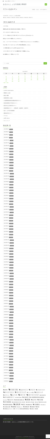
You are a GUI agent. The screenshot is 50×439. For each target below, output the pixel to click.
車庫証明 (27, 406)
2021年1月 (8, 237)
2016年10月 (8, 378)
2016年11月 (8, 375)
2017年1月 (8, 370)
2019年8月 (8, 284)
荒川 (24, 404)
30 (25, 81)
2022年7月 (8, 187)
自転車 (17, 404)
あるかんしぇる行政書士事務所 (15, 15)
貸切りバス (20, 406)
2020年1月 (8, 270)
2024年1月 (8, 137)
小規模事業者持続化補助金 (37, 397)
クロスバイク (41, 390)
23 (25, 79)
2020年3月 (8, 265)
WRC (6, 390)
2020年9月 (8, 248)
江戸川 (34, 400)
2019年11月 (8, 276)
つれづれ (14, 17)
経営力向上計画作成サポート (10, 105)
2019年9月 (8, 281)
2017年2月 (8, 367)
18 (37, 78)
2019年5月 (8, 292)
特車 (24, 402)
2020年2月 (8, 267)
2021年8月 (8, 217)
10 (31, 76)
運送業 (33, 406)
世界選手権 (43, 395)
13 (6, 78)
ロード (22, 395)
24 (31, 79)
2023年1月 (8, 170)
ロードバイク (34, 395)
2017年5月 (8, 359)
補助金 (14, 406)
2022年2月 (8, 201)
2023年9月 (8, 148)
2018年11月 (8, 309)
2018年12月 (8, 306)
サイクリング (21, 392)
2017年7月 (8, 353)
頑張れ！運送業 (34, 408)
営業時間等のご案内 (8, 98)
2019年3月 (8, 298)
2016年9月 (8, 381)
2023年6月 (8, 156)
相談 (33, 402)
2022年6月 (8, 190)
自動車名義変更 (8, 404)
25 (37, 79)
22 (18, 79)
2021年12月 (8, 206)
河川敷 (41, 400)
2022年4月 (8, 195)
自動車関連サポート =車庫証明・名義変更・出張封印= (16, 108)
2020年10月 (8, 245)
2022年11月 (8, 176)
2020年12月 (8, 240)
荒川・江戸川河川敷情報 (9, 110)
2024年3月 (8, 132)
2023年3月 (8, 165)
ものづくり (24, 390)
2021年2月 (8, 234)
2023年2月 (8, 168)
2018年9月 (8, 314)
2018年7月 (8, 320)
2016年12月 (8, 373)
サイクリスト (9, 392)
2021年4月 (8, 229)
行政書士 (37, 404)
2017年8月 (8, 350)
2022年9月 (8, 181)
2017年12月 (8, 339)
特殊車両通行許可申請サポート (10, 103)
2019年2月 (8, 301)
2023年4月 (8, 162)
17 (31, 78)
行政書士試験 (7, 406)
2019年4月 (8, 295)
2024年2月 (8, 134)
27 (6, 81)
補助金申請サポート (8, 113)
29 (18, 81)
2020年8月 (8, 251)
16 (24, 78)
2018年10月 (8, 312)
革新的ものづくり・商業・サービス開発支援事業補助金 (17, 408)
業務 (28, 400)
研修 (37, 402)
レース (31, 17)
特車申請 (29, 402)
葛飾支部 (30, 404)
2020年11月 (8, 242)
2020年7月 (8, 253)
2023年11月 (8, 143)
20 (6, 79)
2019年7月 (8, 287)
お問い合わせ (7, 118)
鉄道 (38, 406)
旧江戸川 (11, 399)
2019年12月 (8, 273)
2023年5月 (8, 159)
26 (43, 79)
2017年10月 (8, 345)
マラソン (7, 395)
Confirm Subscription (9, 90)
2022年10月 (8, 179)
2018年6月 (8, 323)
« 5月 (4, 82)
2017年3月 (8, 364)
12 (43, 76)
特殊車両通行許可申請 (17, 402)
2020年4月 (8, 262)
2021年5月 (8, 226)
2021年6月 (8, 223)
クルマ (37, 9)
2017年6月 (8, 356)
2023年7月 (8, 154)
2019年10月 (8, 278)
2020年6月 (8, 256)
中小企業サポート (10, 397)
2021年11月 (8, 209)
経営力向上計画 (43, 402)
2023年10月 (8, 145)
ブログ (19, 17)
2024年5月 (8, 129)
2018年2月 (8, 334)
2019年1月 (8, 303)
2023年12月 (8, 140)
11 (37, 76)
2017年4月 (8, 361)
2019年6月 (8, 289)
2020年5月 (8, 259)
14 (12, 78)
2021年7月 (8, 220)
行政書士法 (43, 404)
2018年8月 (8, 317)
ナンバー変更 (31, 392)
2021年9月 (8, 215)
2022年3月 (8, 198)
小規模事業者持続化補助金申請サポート (12, 100)
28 (12, 81)
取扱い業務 (6, 95)
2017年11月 (8, 342)
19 (43, 78)
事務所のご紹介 (7, 93)
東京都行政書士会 (20, 399)
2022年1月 (8, 204)
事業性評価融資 (19, 397)
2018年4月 (8, 328)
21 (12, 79)
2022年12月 (8, 173)
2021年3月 (8, 231)
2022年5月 (8, 192)
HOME (33, 9)
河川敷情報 (8, 402)
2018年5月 (8, 325)
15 (18, 78)
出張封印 (26, 397)
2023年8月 (8, 151)
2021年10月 (8, 212)
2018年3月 (8, 331)
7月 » (7, 82)
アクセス (6, 115)
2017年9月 (8, 348)
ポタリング (39, 392)
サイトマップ (7, 120)
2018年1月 (8, 337)
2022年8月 (8, 184)
